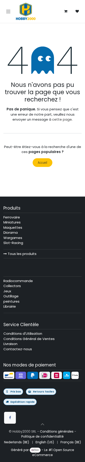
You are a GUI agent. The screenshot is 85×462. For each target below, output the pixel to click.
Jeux (7, 291)
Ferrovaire (11, 217)
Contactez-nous (17, 349)
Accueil (42, 162)
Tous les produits (21, 253)
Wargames (12, 237)
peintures (11, 301)
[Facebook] (10, 418)
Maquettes (12, 227)
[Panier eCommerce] (65, 11)
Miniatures (12, 222)
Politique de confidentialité (42, 436)
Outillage (11, 296)
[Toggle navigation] (8, 11)
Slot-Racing (13, 242)
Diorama (10, 232)
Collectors (12, 285)
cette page (62, 119)
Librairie (9, 306)
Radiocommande (18, 280)
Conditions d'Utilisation (22, 333)
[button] (42, 424)
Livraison (10, 343)
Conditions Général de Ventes (29, 338)
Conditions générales (56, 431)
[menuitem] (16, 442)
